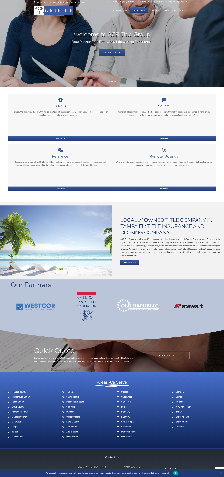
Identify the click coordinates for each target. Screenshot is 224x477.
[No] (220, 473)
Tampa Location (132, 466)
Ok (176, 473)
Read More (60, 138)
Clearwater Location (92, 466)
